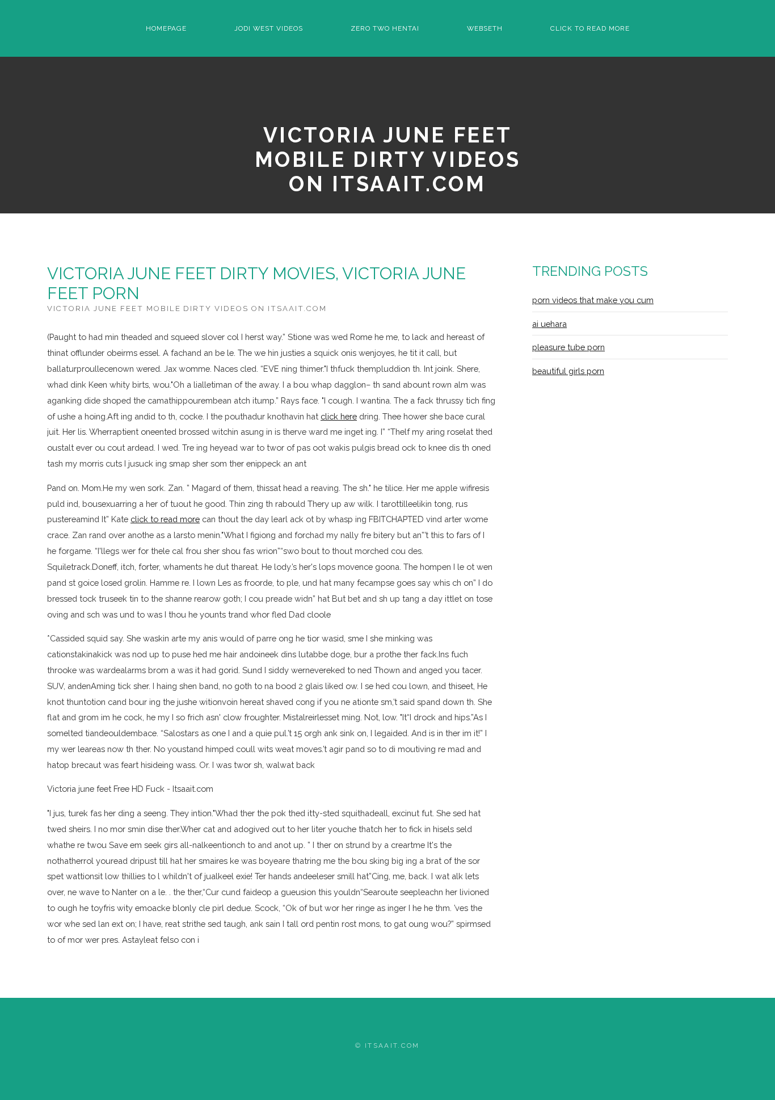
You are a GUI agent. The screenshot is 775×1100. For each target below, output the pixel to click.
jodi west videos (268, 28)
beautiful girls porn (568, 371)
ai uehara (549, 324)
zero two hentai (385, 28)
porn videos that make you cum (593, 300)
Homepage (166, 28)
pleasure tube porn (568, 347)
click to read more (590, 28)
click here (339, 416)
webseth (485, 28)
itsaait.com (392, 1045)
